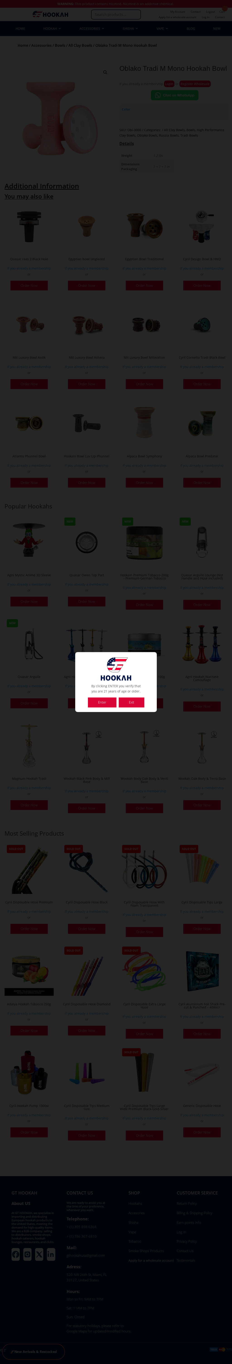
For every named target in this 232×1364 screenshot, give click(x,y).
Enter (102, 702)
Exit (131, 702)
